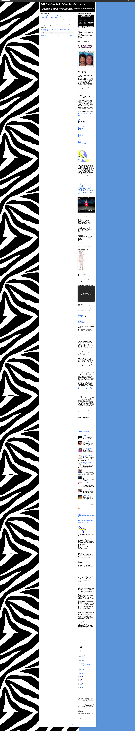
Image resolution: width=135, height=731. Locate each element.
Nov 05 (81, 672)
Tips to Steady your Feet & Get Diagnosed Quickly (88, 482)
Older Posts (72, 35)
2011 (79, 690)
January (80, 687)
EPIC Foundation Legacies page (83, 116)
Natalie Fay (80, 144)
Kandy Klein (80, 134)
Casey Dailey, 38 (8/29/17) (82, 120)
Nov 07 (81, 669)
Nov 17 (81, 660)
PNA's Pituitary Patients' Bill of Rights (84, 188)
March (80, 684)
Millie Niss (80, 142)
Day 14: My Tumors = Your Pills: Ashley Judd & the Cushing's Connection (88, 470)
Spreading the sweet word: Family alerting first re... (86, 665)
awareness (80, 313)
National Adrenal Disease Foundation (85, 519)
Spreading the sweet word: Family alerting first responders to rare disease (55, 16)
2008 (80, 694)
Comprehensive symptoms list (82, 181)
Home (58, 35)
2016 (79, 648)
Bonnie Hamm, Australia (82, 126)
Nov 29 (81, 656)
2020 (80, 643)
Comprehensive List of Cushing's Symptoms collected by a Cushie (88, 463)
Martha (79, 141)
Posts (80, 508)
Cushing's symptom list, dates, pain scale (84, 187)
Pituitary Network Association (83, 522)
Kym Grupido (80, 135)
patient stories (80, 321)
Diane (79, 127)
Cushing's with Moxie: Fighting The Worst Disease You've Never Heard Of (64, 4)
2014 (79, 651)
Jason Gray (80, 130)
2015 (79, 650)
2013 (79, 652)
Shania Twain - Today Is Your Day (83, 431)
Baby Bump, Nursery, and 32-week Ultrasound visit (88, 449)
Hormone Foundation (82, 516)
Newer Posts (43, 35)
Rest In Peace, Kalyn (86, 495)
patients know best (81, 316)
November (81, 655)
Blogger (72, 724)
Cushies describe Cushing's (82, 189)
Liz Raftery (80, 137)
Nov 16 (81, 661)
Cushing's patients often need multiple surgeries (85, 184)
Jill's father (80, 133)
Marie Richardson (81, 140)
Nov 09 (81, 666)
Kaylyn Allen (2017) (81, 119)
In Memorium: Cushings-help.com (84, 115)
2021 (79, 642)
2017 (79, 647)
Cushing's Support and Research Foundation (86, 515)
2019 (79, 644)
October (80, 676)
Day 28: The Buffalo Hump (87, 435)
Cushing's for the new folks (82, 183)
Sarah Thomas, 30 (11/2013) (83, 143)
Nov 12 (81, 663)
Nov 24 (81, 659)
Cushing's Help (81, 514)
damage (79, 320)
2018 (79, 646)
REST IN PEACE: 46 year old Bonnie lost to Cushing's (88, 489)
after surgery (80, 322)
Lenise (79, 136)
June (80, 680)
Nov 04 (81, 673)
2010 (79, 691)
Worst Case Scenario (82, 147)
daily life (79, 314)
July (80, 679)
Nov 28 (81, 657)
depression (80, 315)
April (80, 683)
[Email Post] (51, 32)
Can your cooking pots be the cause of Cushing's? (85, 182)
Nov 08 (81, 668)
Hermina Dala (80, 128)
